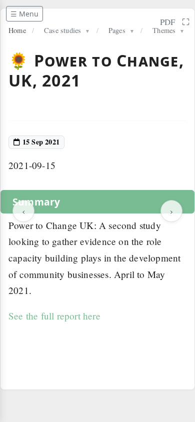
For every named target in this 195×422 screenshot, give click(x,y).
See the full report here (54, 316)
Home (17, 30)
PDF (168, 22)
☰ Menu (24, 13)
